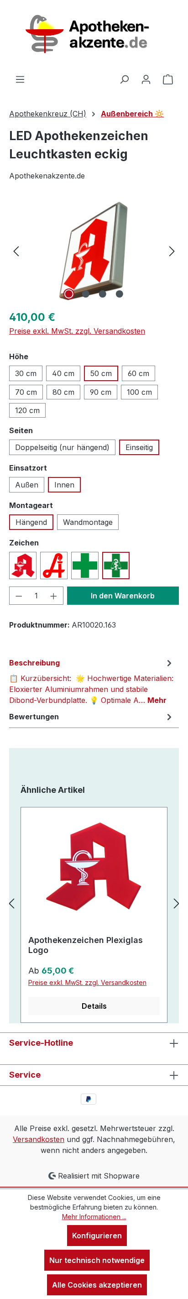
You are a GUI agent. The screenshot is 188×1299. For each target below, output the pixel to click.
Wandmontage (88, 522)
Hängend (31, 522)
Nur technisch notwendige (97, 1260)
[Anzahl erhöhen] (53, 596)
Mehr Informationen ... (94, 1216)
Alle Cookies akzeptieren (97, 1284)
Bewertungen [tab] (34, 716)
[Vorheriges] (16, 251)
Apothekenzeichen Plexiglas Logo (85, 945)
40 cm (63, 373)
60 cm (138, 373)
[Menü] (20, 79)
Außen (26, 484)
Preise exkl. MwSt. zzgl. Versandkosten (77, 330)
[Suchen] (124, 79)
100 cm (139, 392)
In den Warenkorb (123, 595)
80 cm (63, 392)
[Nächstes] (172, 251)
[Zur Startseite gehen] (94, 37)
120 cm (27, 410)
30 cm (26, 373)
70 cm (26, 392)
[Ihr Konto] (146, 79)
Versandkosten (38, 1139)
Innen (64, 484)
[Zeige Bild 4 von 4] (119, 294)
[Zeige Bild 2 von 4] (85, 294)
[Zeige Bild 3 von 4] (102, 294)
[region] (94, 250)
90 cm (100, 392)
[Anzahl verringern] (18, 596)
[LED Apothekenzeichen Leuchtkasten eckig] (93, 250)
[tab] (91, 681)
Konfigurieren (97, 1235)
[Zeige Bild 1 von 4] (68, 294)
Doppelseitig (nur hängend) (62, 447)
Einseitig (139, 447)
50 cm (101, 373)
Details (94, 1006)
